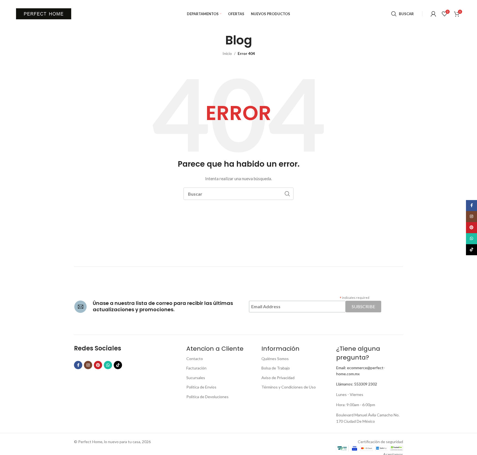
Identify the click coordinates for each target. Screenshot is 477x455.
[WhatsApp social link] (108, 365)
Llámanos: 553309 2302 (356, 384)
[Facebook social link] (78, 365)
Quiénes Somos (275, 358)
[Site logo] (43, 13)
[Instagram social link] (88, 365)
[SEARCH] (287, 193)
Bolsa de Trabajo (275, 368)
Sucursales (195, 377)
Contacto (194, 358)
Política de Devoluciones (207, 396)
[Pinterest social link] (98, 365)
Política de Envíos (201, 387)
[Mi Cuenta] (433, 13)
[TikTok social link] (118, 365)
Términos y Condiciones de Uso (288, 387)
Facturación (196, 368)
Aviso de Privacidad (278, 377)
